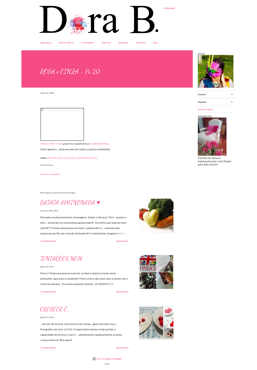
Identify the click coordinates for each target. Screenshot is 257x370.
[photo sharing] (62, 109)
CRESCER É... (55, 309)
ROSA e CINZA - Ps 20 (51, 143)
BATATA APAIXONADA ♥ (70, 202)
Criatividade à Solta (99, 143)
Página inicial (45, 43)
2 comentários (48, 241)
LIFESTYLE (106, 43)
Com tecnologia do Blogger (109, 359)
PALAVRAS (123, 43)
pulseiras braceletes (86, 158)
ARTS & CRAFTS (66, 43)
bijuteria (70, 158)
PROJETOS (140, 43)
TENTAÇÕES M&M (61, 258)
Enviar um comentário (50, 174)
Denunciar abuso (205, 109)
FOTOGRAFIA (87, 43)
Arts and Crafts (55, 158)
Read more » (123, 241)
